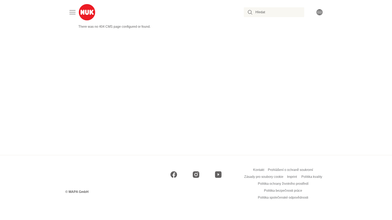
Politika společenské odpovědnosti (283, 197)
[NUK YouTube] (218, 174)
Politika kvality (311, 176)
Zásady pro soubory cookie (263, 176)
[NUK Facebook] (173, 174)
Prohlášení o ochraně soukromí (290, 170)
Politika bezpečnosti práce (283, 190)
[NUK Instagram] (196, 174)
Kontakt (258, 170)
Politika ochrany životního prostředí (283, 183)
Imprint (292, 176)
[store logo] (87, 12)
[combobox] (276, 12)
